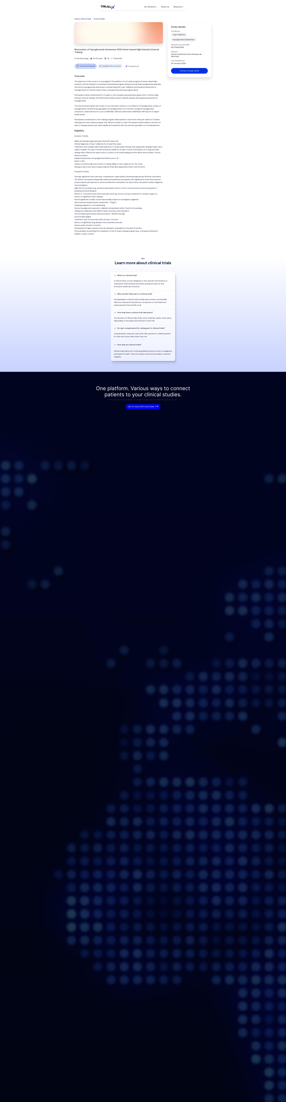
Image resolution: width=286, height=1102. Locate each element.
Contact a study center (189, 71)
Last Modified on (178, 61)
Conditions (175, 31)
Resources (177, 7)
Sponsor (174, 52)
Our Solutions (150, 7)
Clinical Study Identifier (180, 45)
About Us (165, 7)
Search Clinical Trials (83, 19)
